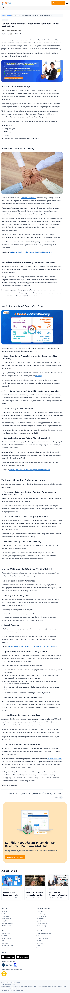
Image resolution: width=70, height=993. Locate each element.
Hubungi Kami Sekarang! (15, 857)
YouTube (39, 948)
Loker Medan (40, 918)
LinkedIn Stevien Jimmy (43, 933)
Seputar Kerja (5, 933)
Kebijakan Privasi (6, 990)
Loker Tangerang (41, 923)
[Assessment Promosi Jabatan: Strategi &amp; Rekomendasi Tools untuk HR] (35, 880)
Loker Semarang (41, 921)
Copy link (27, 793)
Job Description (6, 938)
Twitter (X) (39, 943)
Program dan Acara (7, 948)
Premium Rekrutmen (54, 759)
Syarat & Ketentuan (18, 990)
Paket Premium (6, 918)
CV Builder (4, 921)
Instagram (39, 936)
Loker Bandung (41, 916)
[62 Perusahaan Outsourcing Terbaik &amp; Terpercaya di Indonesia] (58, 880)
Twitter (49, 793)
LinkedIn (59, 793)
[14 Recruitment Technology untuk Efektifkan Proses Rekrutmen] (12, 880)
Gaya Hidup (5, 943)
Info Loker (4, 914)
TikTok (38, 945)
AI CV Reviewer (6, 926)
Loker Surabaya (41, 914)
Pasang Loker (58, 3)
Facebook (38, 793)
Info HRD (8, 15)
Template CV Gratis (7, 923)
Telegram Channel (42, 938)
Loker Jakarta (40, 911)
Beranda (4, 911)
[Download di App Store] (22, 957)
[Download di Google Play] (8, 957)
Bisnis (3, 940)
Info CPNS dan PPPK (7, 945)
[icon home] (3, 15)
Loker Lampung (41, 926)
